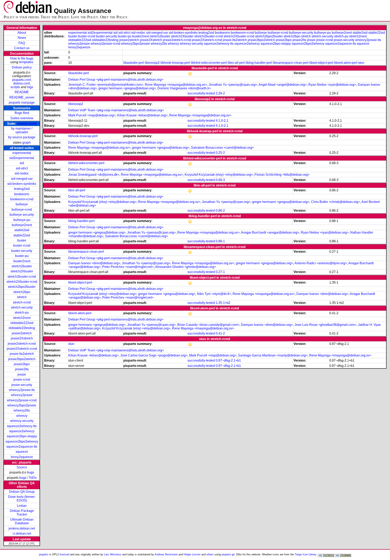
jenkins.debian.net (22, 528)
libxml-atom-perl (345, 62)
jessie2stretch (22, 333)
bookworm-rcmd (21, 199)
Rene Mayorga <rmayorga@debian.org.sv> (176, 84)
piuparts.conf (21, 79)
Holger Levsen (192, 554)
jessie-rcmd (21, 379)
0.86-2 (220, 210)
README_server (21, 97)
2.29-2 (220, 93)
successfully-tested (201, 93)
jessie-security (21, 385)
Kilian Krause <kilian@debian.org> (142, 115)
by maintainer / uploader (21, 130)
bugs (30, 472)
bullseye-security (22, 214)
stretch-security (22, 307)
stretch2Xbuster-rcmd (21, 281)
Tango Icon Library (305, 554)
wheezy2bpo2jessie (21, 405)
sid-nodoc (22, 173)
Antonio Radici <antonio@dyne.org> (321, 263)
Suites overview (21, 118)
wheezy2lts (22, 410)
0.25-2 (220, 152)
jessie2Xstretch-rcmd (22, 348)
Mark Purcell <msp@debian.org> (92, 115)
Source (22, 467)
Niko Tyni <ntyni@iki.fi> (214, 294)
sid (22, 163)
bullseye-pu (21, 220)
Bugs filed (22, 113)
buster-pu (22, 256)
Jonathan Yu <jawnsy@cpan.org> (233, 84)
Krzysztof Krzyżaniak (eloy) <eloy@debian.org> (219, 174)
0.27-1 (220, 272)
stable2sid (21, 230)
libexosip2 (152, 62)
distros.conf (21, 83)
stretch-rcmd (27, 123)
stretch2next (21, 318)
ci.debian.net (22, 533)
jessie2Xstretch (22, 338)
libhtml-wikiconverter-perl (209, 62)
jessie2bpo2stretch (21, 359)
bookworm (21, 194)
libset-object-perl (321, 62)
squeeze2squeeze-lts (21, 446)
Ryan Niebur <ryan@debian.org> (332, 84)
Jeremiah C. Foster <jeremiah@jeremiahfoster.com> (105, 84)
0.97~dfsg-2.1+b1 (228, 360)
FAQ (21, 43)
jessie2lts (22, 369)
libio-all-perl (236, 62)
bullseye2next (22, 225)
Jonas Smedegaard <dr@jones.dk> (93, 174)
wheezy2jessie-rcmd (22, 400)
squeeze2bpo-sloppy (22, 436)
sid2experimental (21, 158)
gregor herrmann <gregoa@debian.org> (127, 88)
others (210, 554)
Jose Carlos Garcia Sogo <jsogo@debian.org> (153, 355)
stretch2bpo (21, 292)
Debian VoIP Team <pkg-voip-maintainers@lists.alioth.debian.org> (116, 110)
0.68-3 (220, 180)
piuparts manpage (22, 102)
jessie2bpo (22, 364)
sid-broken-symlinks (21, 183)
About (21, 32)
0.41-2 (220, 333)
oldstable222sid (21, 323)
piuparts (43, 554)
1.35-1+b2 (223, 302)
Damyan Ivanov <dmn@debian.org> (94, 263)
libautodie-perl (133, 62)
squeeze (22, 451)
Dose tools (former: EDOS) (21, 498)
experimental (21, 153)
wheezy (21, 415)
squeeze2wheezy (22, 431)
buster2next (21, 261)
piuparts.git (228, 554)
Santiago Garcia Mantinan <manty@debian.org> (273, 355)
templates (26, 62)
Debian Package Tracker (22, 512)
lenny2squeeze (22, 457)
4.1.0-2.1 (222, 120)
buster (21, 240)
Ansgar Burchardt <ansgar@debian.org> (270, 232)
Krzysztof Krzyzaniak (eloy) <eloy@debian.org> (102, 294)
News (22, 37)
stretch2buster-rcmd (22, 276)
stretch (22, 297)
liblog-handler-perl (259, 62)
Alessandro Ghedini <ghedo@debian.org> (185, 267)
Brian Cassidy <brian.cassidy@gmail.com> (208, 324)
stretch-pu (22, 312)
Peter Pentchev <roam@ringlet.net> (128, 267)
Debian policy (22, 67)
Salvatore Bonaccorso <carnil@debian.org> (222, 147)
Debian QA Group (22, 491)
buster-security (21, 250)
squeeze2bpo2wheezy (21, 441)
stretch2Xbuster (22, 271)
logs (30, 87)
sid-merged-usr (22, 178)
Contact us (21, 48)
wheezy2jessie (21, 395)
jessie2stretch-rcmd (22, 343)
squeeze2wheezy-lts (22, 426)
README (22, 92)
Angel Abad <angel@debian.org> (283, 84)
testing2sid (22, 189)
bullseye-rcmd (22, 209)
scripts (15, 87)
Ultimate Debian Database (22, 521)
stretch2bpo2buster (22, 286)
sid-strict (22, 168)
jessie (21, 374)
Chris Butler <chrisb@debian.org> (335, 202)
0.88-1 (220, 241)
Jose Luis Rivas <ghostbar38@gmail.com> (325, 324)
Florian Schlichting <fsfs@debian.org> (282, 174)
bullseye (22, 204)
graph (26, 142)
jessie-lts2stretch (22, 353)
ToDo (33, 477)
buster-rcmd (21, 245)
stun (361, 62)
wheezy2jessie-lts (22, 390)
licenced (64, 554)
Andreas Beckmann (166, 554)
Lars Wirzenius (112, 554)
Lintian (22, 505)
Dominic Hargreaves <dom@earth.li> (184, 88)
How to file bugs (21, 58)
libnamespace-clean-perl (291, 62)
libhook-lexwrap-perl (175, 62)
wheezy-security (22, 420)
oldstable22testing (22, 328)
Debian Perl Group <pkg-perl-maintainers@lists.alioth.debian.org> (115, 79)
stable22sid (21, 235)
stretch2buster (22, 266)
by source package (21, 137)
